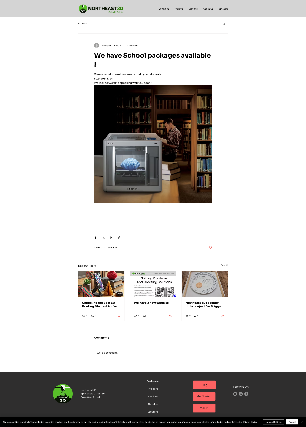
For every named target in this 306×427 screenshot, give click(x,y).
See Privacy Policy (247, 421)
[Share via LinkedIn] (111, 237)
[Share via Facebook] (95, 237)
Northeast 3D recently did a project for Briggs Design (203, 304)
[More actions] (210, 46)
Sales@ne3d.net (90, 397)
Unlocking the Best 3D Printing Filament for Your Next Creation (101, 304)
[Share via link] (118, 237)
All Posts (82, 24)
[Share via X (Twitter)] (103, 237)
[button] (223, 24)
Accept (292, 421)
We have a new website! (152, 303)
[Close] (302, 421)
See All (224, 265)
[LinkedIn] (241, 394)
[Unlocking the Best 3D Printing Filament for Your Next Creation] (101, 284)
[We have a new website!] (153, 284)
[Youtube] (235, 394)
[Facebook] (246, 394)
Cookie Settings (273, 421)
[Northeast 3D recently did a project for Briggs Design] (205, 284)
